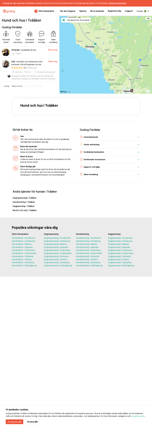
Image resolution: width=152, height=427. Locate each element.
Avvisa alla (32, 421)
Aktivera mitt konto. (117, 3)
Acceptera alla (14, 421)
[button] (109, 137)
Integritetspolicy (138, 416)
